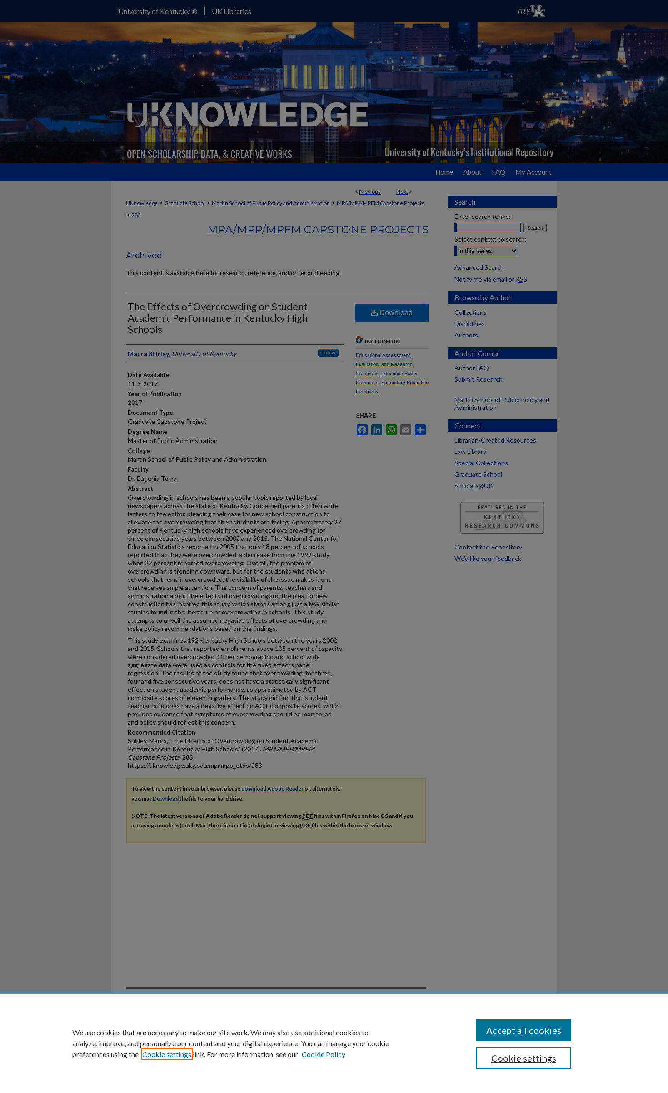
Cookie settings (166, 1054)
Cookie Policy (323, 1054)
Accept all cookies (523, 1030)
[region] (334, 1043)
